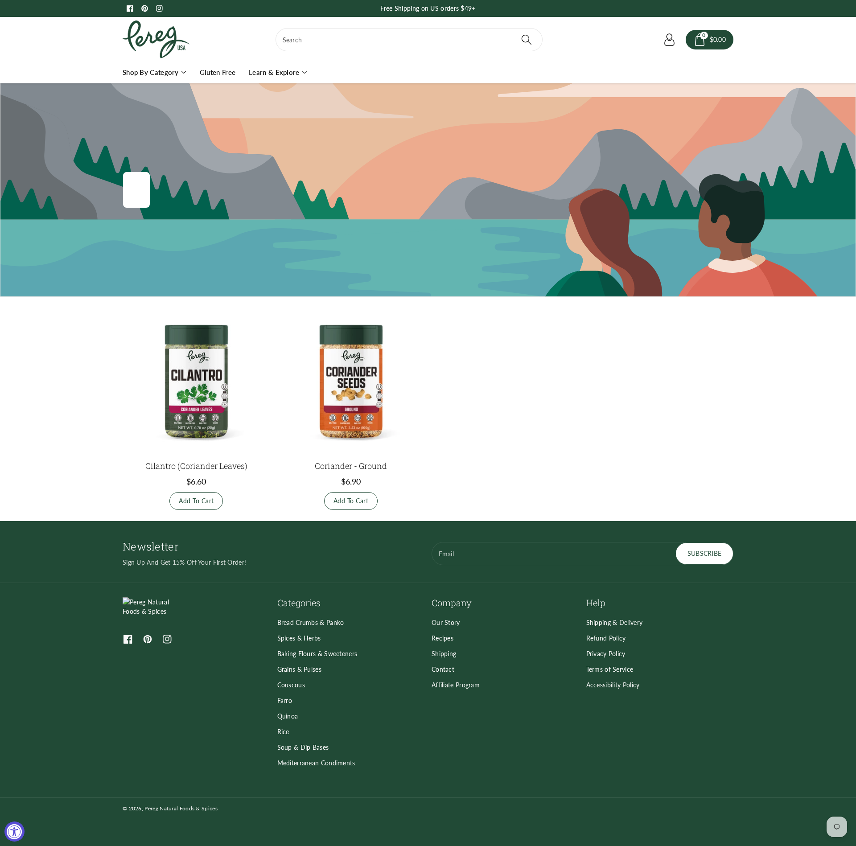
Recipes (442, 638)
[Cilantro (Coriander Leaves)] (196, 381)
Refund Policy (606, 638)
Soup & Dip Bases (303, 747)
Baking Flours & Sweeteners (317, 653)
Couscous (291, 685)
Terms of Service (610, 669)
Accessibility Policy (613, 685)
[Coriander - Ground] (351, 381)
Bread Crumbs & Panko (310, 622)
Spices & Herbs (299, 638)
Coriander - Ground (351, 465)
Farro (284, 700)
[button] (709, 39)
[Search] (526, 40)
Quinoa (287, 716)
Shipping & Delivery (614, 622)
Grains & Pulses (299, 669)
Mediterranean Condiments (316, 763)
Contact (443, 669)
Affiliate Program (456, 685)
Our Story (446, 622)
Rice (283, 731)
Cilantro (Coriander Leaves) (196, 465)
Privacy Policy (606, 653)
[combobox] (409, 40)
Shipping (444, 653)
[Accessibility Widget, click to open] (14, 831)
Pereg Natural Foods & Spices (180, 808)
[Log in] (669, 39)
